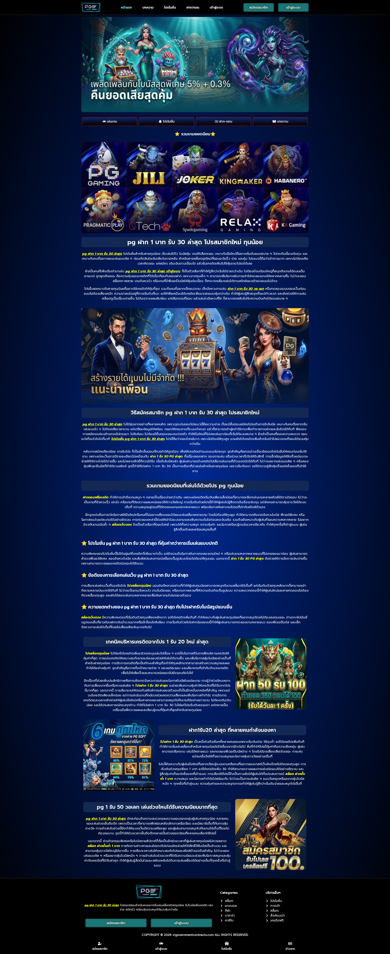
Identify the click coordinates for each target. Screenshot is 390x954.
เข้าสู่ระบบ (216, 7)
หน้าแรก (126, 7)
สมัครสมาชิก (99, 949)
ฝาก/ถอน (192, 7)
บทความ (148, 7)
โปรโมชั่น (170, 7)
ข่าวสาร (290, 949)
